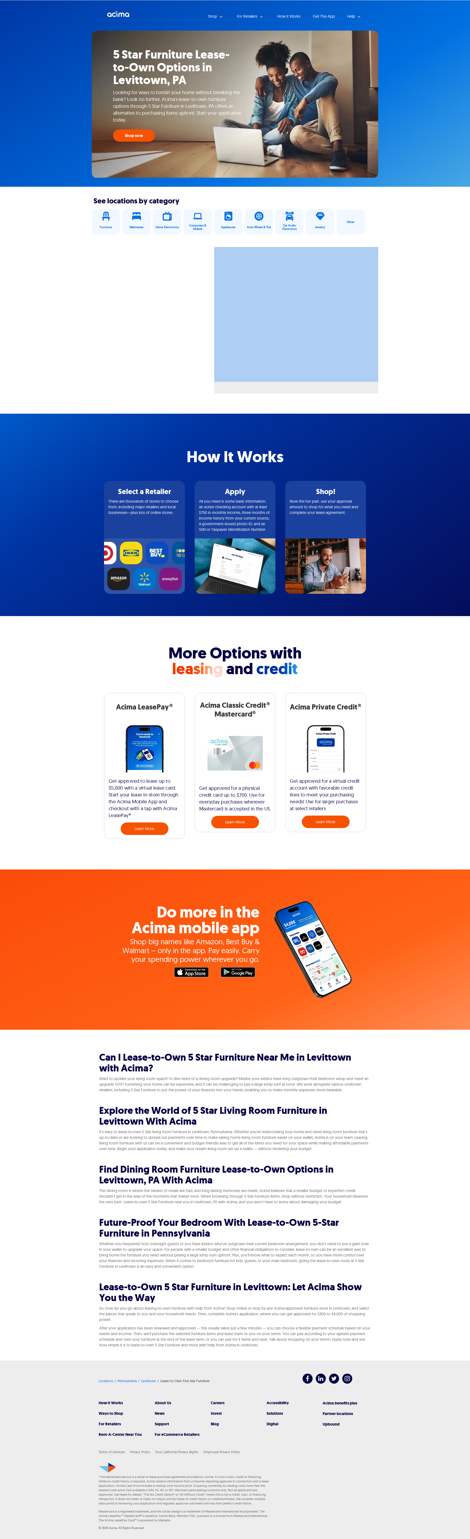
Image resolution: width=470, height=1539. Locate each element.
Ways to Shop (111, 1413)
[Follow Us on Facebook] (305, 1382)
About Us (163, 1402)
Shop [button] (213, 16)
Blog (215, 1424)
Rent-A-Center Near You (120, 1434)
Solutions (275, 1413)
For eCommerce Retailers (177, 1434)
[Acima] (107, 1468)
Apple (193, 973)
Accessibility (278, 1402)
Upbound (331, 1424)
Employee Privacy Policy (221, 1452)
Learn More (144, 828)
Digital (272, 1424)
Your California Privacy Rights (176, 1452)
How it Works (289, 16)
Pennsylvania (127, 1381)
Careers (217, 1402)
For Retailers (110, 1424)
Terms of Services (112, 1452)
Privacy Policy (140, 1452)
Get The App (324, 16)
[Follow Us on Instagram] (345, 1382)
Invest (216, 1413)
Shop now (134, 135)
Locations (106, 1381)
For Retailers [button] (247, 16)
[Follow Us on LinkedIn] (318, 1382)
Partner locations (338, 1413)
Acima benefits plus (340, 1403)
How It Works (111, 1402)
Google (240, 973)
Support (162, 1424)
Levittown (148, 1381)
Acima (118, 16)
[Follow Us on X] (331, 1382)
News (159, 1413)
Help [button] (351, 16)
